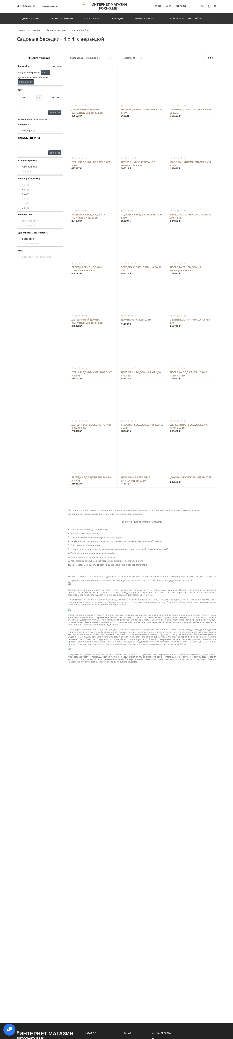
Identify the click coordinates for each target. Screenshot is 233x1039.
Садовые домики (61, 19)
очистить (56, 66)
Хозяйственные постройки (184, 19)
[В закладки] (113, 70)
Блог (168, 6)
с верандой (25, 82)
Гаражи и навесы (145, 19)
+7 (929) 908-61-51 (26, 6)
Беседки (117, 19)
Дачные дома (31, 19)
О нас (158, 6)
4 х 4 (45, 72)
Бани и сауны (92, 19)
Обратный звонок (49, 6)
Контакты (181, 6)
